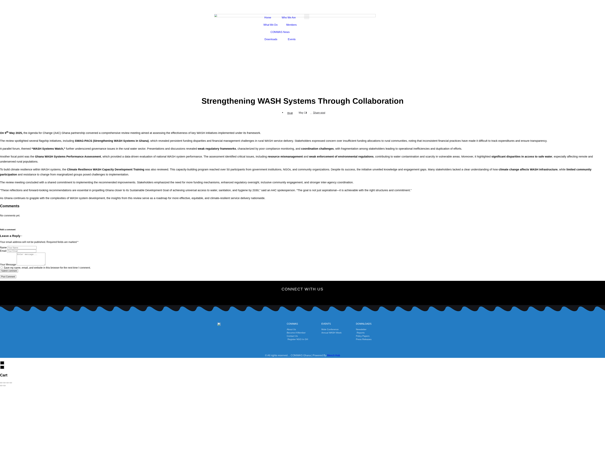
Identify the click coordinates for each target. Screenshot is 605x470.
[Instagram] (297, 297)
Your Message (8, 264)
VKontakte (464, 431)
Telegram (145, 419)
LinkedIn (465, 419)
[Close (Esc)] (1, 382)
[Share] (4, 382)
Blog (290, 113)
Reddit (305, 431)
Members (291, 24)
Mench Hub (333, 355)
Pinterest (305, 419)
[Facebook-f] (276, 297)
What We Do (270, 24)
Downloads (271, 39)
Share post (319, 112)
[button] (306, 16)
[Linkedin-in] (318, 297)
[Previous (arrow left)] (1, 385)
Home (267, 17)
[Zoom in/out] (10, 382)
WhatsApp (464, 408)
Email (3, 250)
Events (292, 39)
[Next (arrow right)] (4, 385)
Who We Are (289, 17)
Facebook (145, 408)
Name (3, 247)
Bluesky (305, 454)
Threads (464, 443)
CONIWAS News (280, 32)
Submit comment (9, 271)
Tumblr (145, 431)
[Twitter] (287, 297)
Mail (145, 443)
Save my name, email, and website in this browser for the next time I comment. (47, 267)
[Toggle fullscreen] (7, 382)
